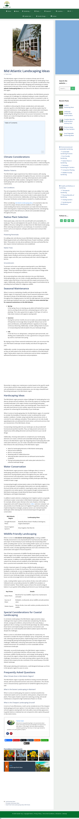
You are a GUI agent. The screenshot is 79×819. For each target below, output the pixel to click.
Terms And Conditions (48, 813)
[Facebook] (7, 733)
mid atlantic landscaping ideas (24, 203)
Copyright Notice (28, 813)
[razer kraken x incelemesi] (39, 818)
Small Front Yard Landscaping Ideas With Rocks (18, 805)
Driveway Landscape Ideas (12, 803)
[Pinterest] (11, 733)
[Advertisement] (48, 4)
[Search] (73, 88)
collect (32, 504)
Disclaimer (58, 813)
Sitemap (64, 813)
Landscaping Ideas (10, 801)
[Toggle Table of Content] (42, 152)
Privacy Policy (37, 813)
